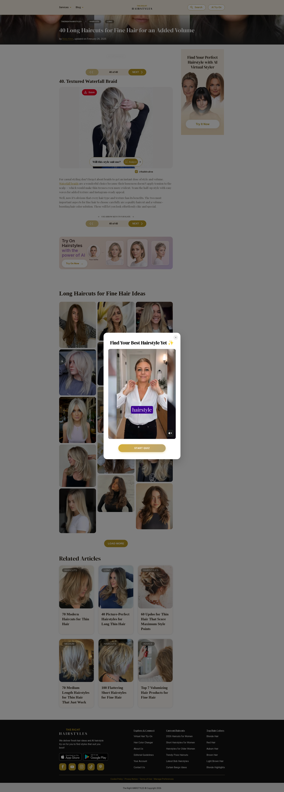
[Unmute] (170, 433)
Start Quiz (142, 448)
